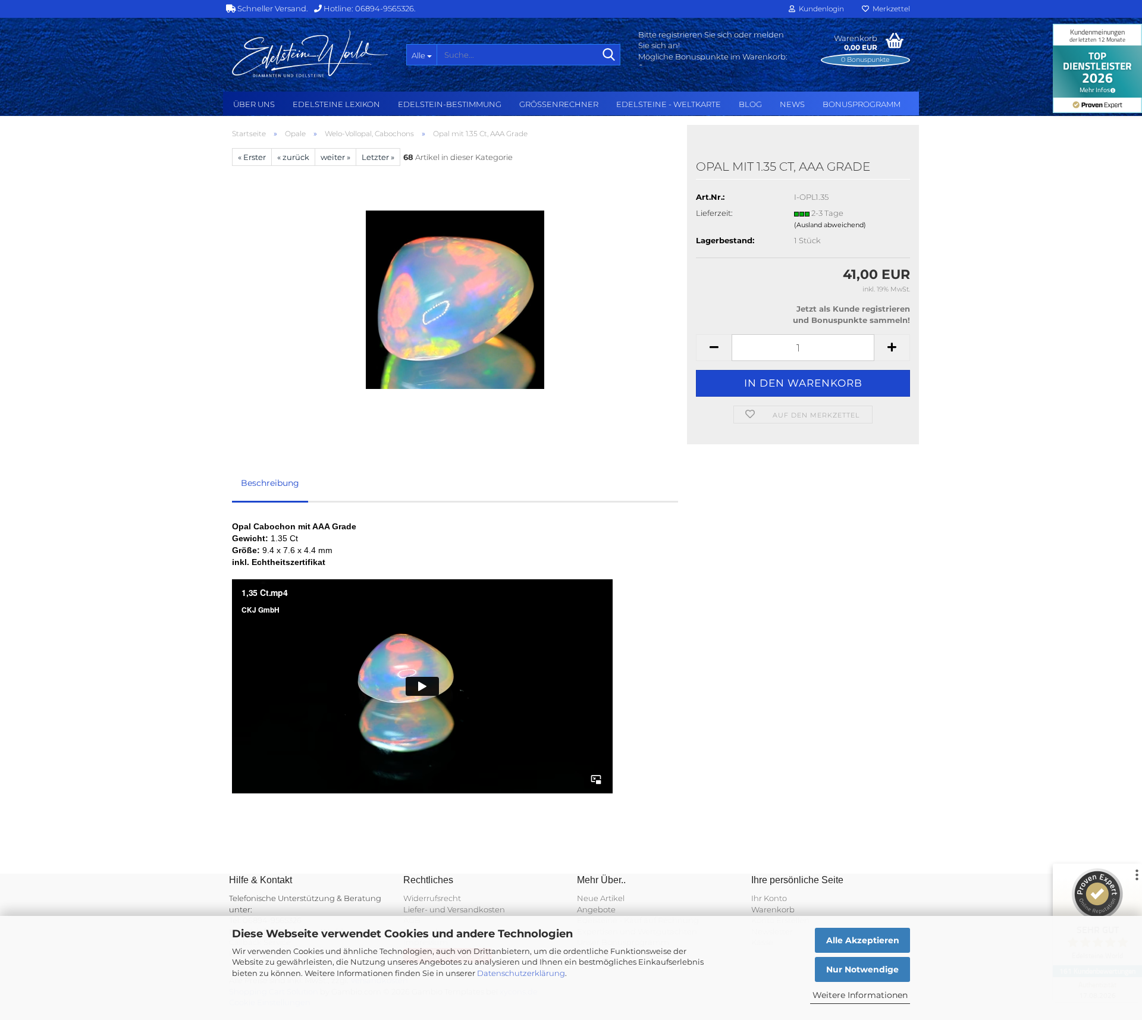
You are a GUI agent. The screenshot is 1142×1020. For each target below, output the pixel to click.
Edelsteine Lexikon (336, 104)
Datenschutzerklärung (521, 973)
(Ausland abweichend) (830, 225)
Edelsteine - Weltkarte (668, 104)
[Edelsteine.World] (310, 53)
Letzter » (378, 157)
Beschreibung (270, 483)
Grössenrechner (558, 104)
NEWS (792, 104)
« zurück (293, 157)
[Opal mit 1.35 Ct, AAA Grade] (455, 299)
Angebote (596, 909)
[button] (714, 347)
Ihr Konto (769, 898)
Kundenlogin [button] (819, 8)
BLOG (750, 104)
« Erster (252, 157)
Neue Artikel (601, 898)
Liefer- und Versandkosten (454, 909)
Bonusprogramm (862, 104)
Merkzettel (889, 8)
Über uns (254, 104)
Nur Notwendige (862, 969)
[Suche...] (609, 55)
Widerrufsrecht (432, 898)
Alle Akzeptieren (862, 940)
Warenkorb (773, 909)
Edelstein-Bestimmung (449, 104)
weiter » (335, 157)
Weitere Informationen (860, 995)
